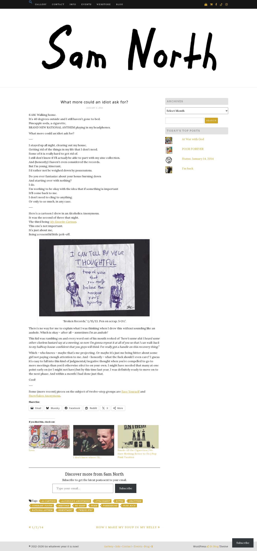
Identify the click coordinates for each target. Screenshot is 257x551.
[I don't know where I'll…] (93, 440)
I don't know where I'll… (87, 457)
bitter (119, 501)
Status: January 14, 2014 (198, 158)
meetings (63, 505)
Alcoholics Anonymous (75, 501)
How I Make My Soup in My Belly (126, 527)
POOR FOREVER (193, 149)
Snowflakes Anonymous (44, 395)
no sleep (80, 505)
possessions (110, 505)
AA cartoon (48, 501)
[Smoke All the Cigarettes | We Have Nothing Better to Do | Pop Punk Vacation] (138, 436)
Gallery (41, 4)
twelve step (85, 510)
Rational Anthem (42, 510)
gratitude (135, 501)
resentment (65, 510)
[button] (30, 3)
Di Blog (214, 546)
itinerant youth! (42, 505)
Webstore (104, 4)
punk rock (129, 505)
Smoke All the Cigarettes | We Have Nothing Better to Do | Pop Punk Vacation (137, 454)
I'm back (187, 168)
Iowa (31, 450)
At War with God (193, 139)
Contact (58, 4)
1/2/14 (38, 527)
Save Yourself (131, 391)
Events (86, 4)
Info (73, 4)
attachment (102, 501)
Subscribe (125, 488)
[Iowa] (49, 436)
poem (94, 505)
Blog (119, 4)
